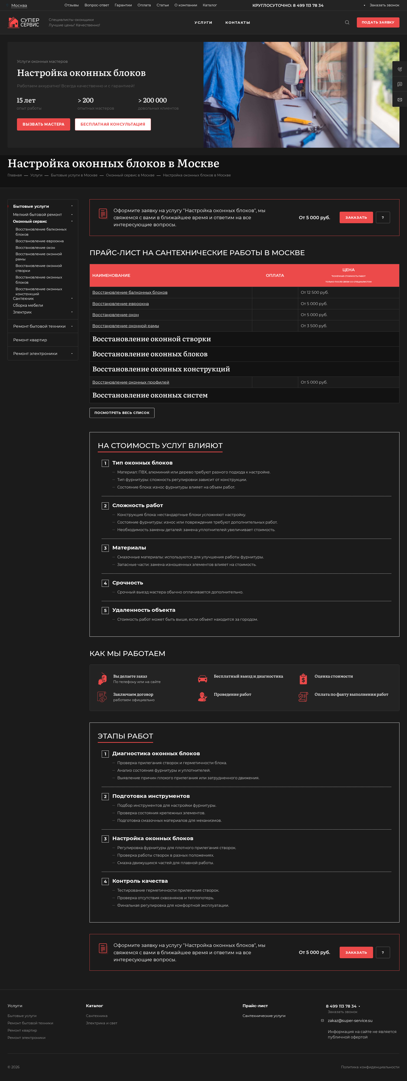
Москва (19, 5)
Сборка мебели (28, 305)
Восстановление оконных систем (150, 394)
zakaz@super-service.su (350, 1020)
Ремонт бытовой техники (39, 326)
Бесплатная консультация (113, 124)
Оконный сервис (30, 221)
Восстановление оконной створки (151, 338)
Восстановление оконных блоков (150, 353)
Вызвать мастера (44, 124)
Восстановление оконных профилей (130, 382)
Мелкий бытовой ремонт (37, 214)
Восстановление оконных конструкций (161, 368)
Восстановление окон (115, 314)
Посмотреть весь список (122, 413)
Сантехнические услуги (264, 1016)
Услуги (15, 1005)
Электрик (22, 312)
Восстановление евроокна (120, 303)
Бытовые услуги (31, 206)
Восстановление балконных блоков (129, 292)
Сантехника (97, 1016)
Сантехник (23, 298)
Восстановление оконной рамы (125, 325)
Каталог (94, 1005)
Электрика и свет (101, 1023)
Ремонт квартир (30, 340)
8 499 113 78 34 (341, 1006)
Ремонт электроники (35, 353)
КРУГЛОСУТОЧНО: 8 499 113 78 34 (288, 5)
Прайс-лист (255, 1005)
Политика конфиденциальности (370, 1067)
